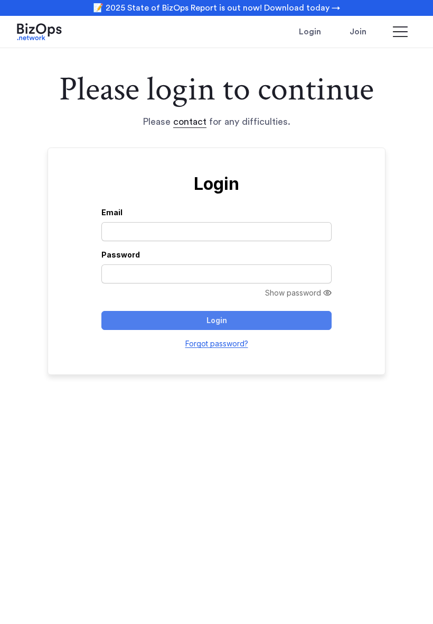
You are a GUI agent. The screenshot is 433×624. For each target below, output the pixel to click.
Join (358, 31)
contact (189, 121)
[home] (54, 32)
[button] (400, 32)
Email (112, 212)
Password (120, 254)
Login (310, 31)
